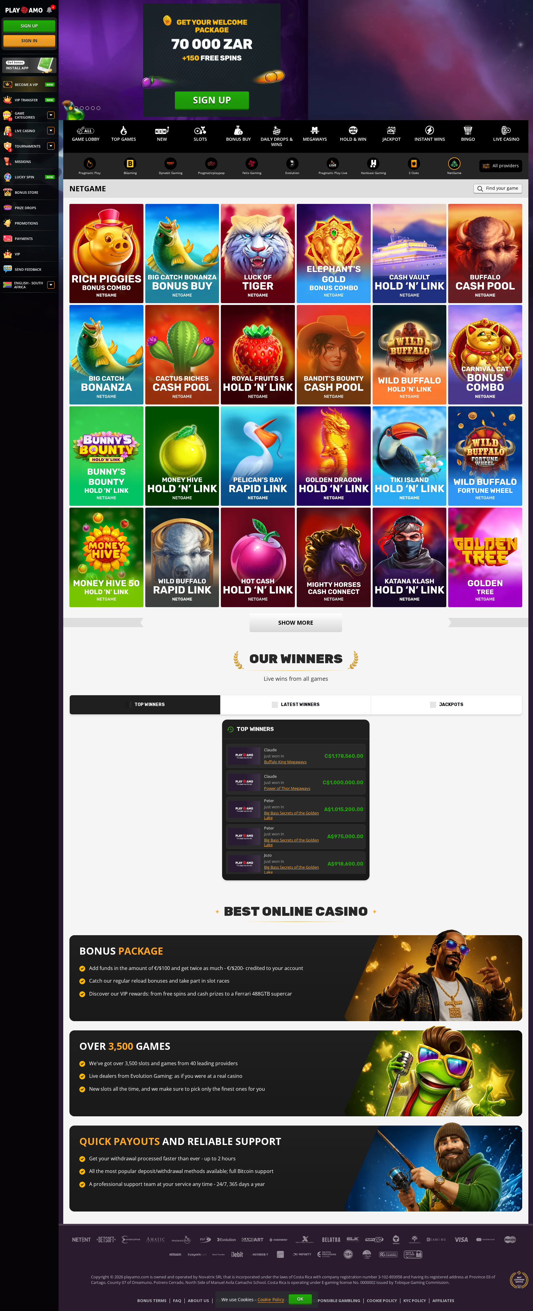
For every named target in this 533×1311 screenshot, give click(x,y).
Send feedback (28, 269)
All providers (506, 165)
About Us (198, 1300)
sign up (29, 26)
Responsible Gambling (335, 1300)
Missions (23, 161)
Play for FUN (106, 262)
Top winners (149, 704)
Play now (106, 246)
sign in (29, 40)
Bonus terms (152, 1300)
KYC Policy (414, 1300)
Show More (295, 622)
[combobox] (49, 10)
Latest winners (300, 704)
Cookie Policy (382, 1300)
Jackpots (451, 704)
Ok (300, 1299)
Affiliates (443, 1300)
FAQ (177, 1300)
